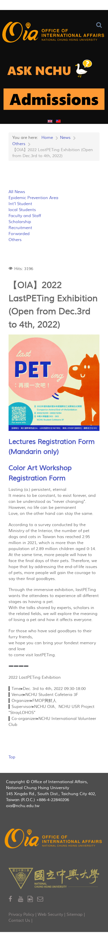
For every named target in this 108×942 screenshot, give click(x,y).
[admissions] (54, 101)
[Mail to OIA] (41, 899)
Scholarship (20, 221)
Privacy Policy (21, 914)
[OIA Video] (32, 899)
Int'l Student (20, 203)
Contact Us (19, 920)
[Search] (100, 25)
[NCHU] (54, 878)
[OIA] (54, 839)
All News (17, 191)
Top (12, 757)
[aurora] (54, 70)
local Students (22, 209)
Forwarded (19, 233)
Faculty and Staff (25, 215)
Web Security (50, 914)
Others (15, 239)
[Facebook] (13, 899)
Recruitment (20, 227)
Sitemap (75, 914)
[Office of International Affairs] (54, 33)
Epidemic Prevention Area (33, 197)
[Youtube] (23, 899)
